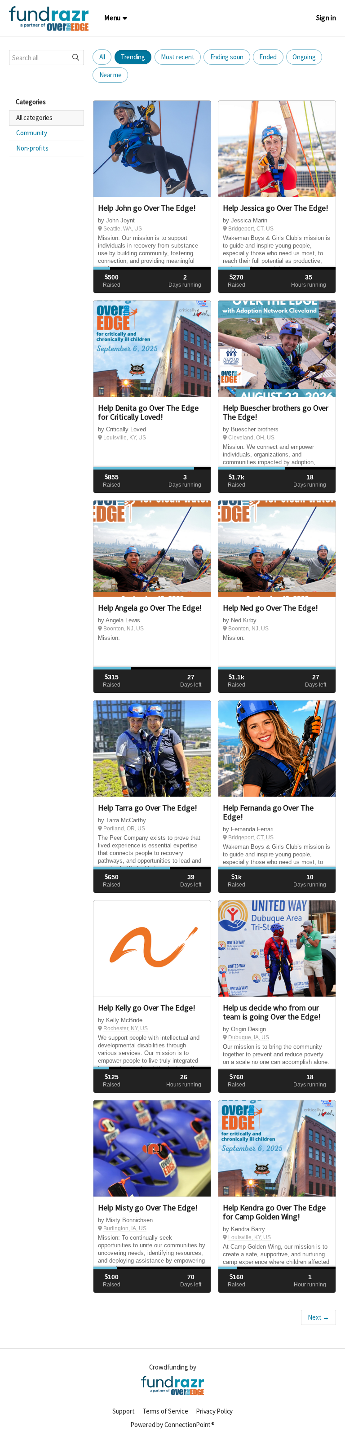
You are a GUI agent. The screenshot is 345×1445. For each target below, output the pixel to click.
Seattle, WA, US (122, 229)
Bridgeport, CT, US (251, 229)
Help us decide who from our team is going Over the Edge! (271, 1012)
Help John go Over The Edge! (147, 208)
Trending (133, 57)
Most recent (178, 57)
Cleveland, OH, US (251, 437)
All (102, 57)
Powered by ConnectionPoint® (172, 1424)
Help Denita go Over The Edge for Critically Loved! (148, 412)
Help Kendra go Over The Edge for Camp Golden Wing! (274, 1212)
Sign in (326, 17)
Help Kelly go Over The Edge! (146, 1007)
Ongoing (303, 57)
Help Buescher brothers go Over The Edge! (275, 412)
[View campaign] (152, 149)
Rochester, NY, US (125, 1028)
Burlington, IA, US (124, 1228)
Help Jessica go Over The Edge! (275, 208)
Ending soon (227, 57)
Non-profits (32, 148)
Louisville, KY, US (124, 437)
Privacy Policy (214, 1411)
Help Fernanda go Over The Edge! (268, 812)
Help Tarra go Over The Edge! (147, 807)
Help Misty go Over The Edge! (147, 1207)
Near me (110, 75)
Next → (318, 1317)
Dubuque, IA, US (248, 1037)
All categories (34, 117)
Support (123, 1411)
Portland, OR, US (124, 828)
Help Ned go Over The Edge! (270, 608)
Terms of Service (165, 1411)
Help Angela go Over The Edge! (150, 608)
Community (31, 133)
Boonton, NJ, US (123, 628)
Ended (268, 57)
